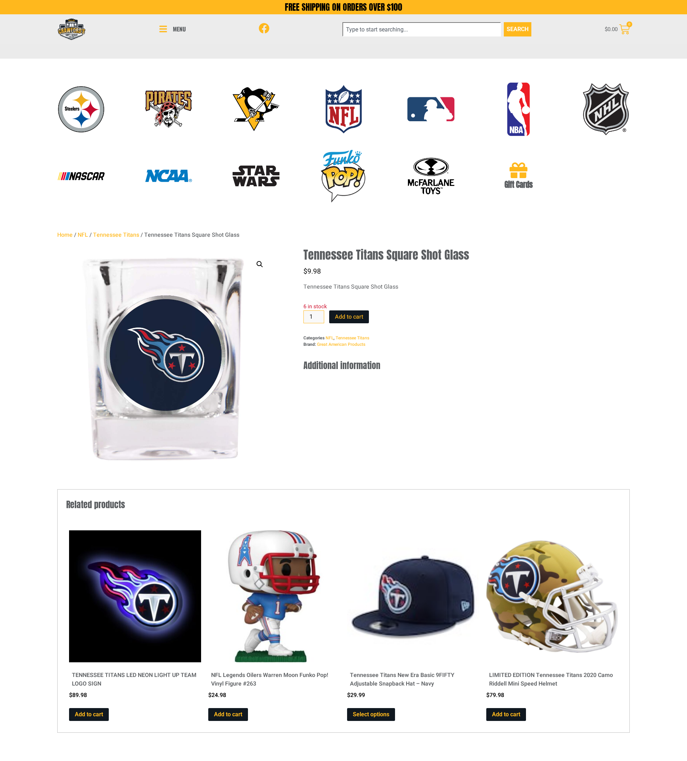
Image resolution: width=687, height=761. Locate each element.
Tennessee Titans (116, 235)
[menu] (163, 29)
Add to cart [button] (89, 714)
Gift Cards (519, 184)
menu (179, 29)
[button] (259, 264)
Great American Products (341, 344)
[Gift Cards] (518, 170)
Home (65, 235)
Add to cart (349, 317)
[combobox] (421, 29)
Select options (371, 714)
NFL (83, 235)
